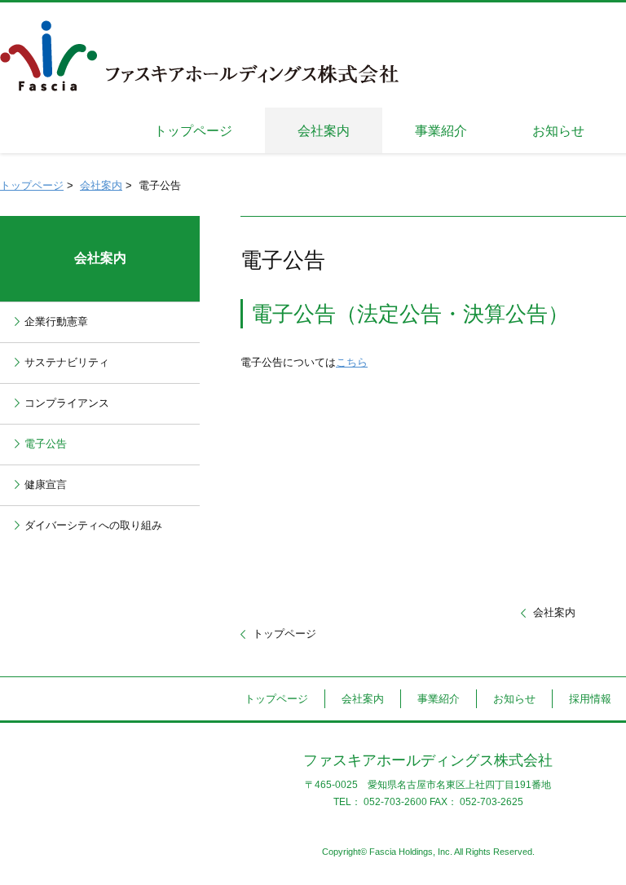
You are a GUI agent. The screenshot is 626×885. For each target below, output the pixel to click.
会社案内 (101, 185)
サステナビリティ (66, 362)
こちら (352, 362)
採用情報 (590, 699)
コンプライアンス (66, 403)
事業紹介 (438, 699)
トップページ (32, 185)
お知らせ (514, 699)
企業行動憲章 (56, 321)
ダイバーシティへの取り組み (93, 525)
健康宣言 (45, 484)
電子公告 (45, 444)
